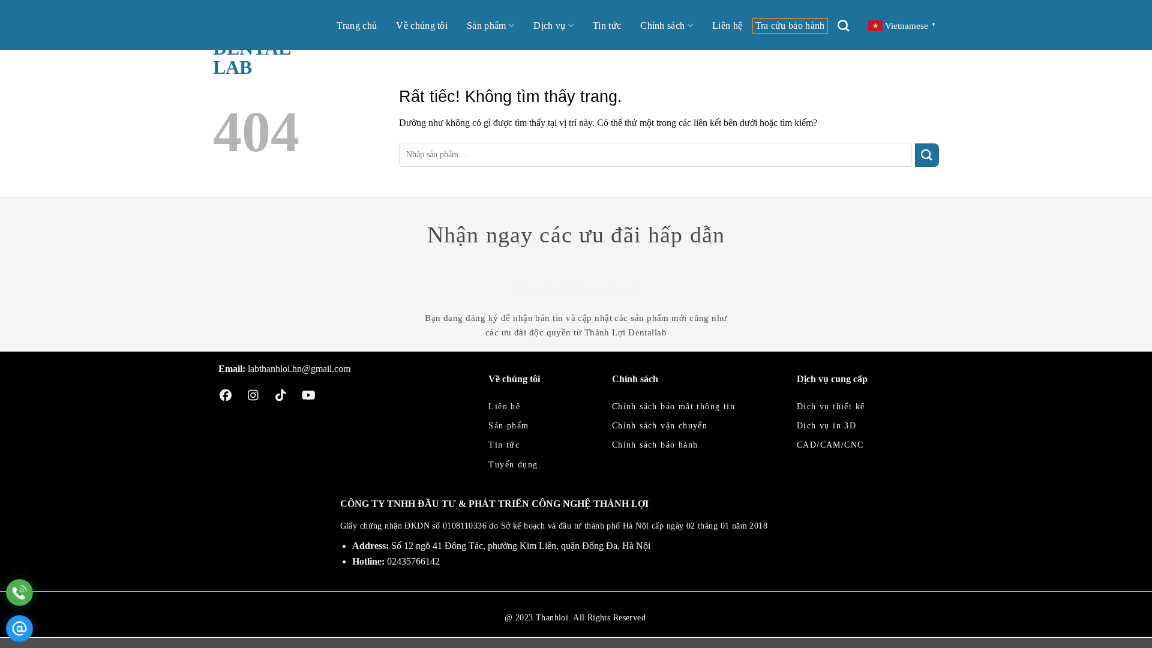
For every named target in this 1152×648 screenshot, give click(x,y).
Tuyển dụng (513, 464)
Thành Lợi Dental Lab (251, 38)
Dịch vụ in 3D (826, 425)
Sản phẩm (486, 25)
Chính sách (662, 25)
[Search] (843, 25)
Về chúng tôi (422, 25)
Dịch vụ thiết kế (831, 406)
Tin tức (607, 25)
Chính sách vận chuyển (659, 425)
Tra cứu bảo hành (790, 25)
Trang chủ (357, 25)
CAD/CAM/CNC (830, 444)
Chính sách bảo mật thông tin (673, 406)
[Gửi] (927, 155)
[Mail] (19, 628)
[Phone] (19, 592)
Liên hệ (727, 25)
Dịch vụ (549, 25)
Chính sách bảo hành (655, 444)
